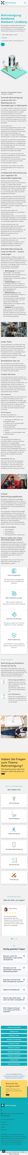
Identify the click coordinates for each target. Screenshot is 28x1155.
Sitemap (4, 1129)
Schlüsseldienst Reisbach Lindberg (14, 1076)
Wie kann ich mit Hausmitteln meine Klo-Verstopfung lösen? (12, 969)
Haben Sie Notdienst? (11, 990)
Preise (3, 1127)
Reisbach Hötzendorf (14, 1027)
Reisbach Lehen (14, 1035)
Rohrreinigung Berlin (8, 1119)
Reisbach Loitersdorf (14, 1052)
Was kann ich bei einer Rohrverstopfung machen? (13, 980)
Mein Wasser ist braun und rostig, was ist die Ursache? (11, 1010)
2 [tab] (14, 939)
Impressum (5, 1124)
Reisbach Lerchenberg (14, 1039)
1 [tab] (12, 939)
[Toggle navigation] (25, 2)
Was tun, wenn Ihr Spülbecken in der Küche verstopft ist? (12, 958)
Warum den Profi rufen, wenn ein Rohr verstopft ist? (13, 999)
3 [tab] (16, 939)
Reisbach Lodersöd (14, 1047)
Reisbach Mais (14, 1060)
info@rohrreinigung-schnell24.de (13, 1113)
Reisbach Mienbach (14, 1064)
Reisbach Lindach (14, 1043)
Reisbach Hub (14, 1031)
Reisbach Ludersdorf (14, 1056)
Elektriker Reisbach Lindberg (14, 1078)
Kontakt (3, 1122)
